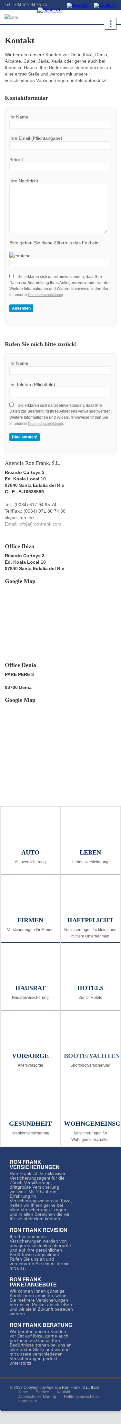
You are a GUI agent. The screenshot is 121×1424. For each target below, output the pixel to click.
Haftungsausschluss (81, 1396)
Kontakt (63, 1392)
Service (42, 1392)
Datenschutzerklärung (45, 295)
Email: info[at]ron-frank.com (33, 524)
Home (22, 1392)
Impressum (27, 1401)
